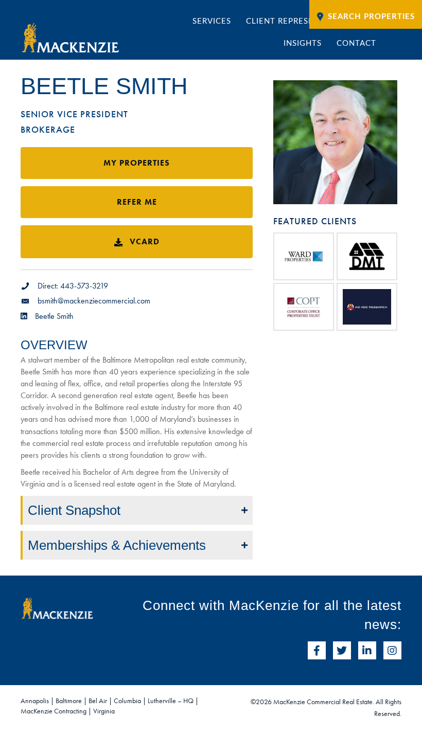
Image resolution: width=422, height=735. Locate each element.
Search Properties (371, 17)
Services (211, 21)
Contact (356, 43)
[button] (137, 510)
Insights (303, 43)
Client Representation (298, 21)
